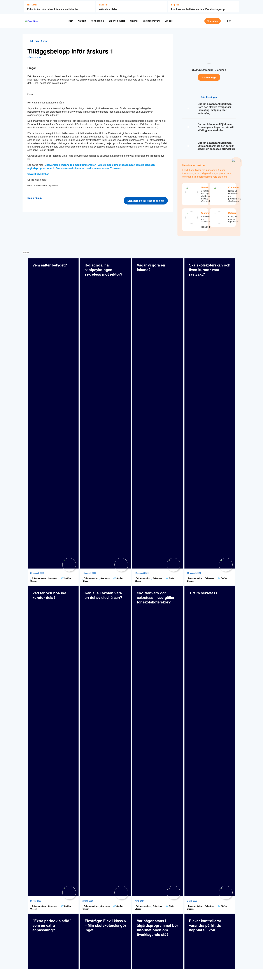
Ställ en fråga (209, 77)
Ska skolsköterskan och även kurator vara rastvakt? (209, 269)
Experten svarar (117, 20)
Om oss (169, 20)
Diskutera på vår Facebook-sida (145, 200)
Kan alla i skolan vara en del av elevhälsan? (103, 595)
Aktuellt (82, 20)
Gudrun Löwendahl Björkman (209, 70)
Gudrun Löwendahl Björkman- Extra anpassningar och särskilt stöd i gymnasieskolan (216, 127)
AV (62, 578)
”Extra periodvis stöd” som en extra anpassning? (51, 925)
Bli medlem (212, 20)
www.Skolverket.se (38, 174)
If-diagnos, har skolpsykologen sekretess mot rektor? (103, 269)
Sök (229, 20)
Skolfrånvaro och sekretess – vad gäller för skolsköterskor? (155, 597)
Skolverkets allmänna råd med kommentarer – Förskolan (88, 168)
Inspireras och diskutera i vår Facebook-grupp (198, 9)
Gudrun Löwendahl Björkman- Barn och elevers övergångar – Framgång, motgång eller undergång (215, 108)
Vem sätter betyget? (49, 265)
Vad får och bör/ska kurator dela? (49, 595)
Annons (26, 252)
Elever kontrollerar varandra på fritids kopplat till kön (205, 925)
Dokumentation (38, 578)
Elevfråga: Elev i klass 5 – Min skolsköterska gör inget (105, 925)
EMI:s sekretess (203, 592)
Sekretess (52, 578)
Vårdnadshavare (151, 20)
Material (134, 20)
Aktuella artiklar (108, 9)
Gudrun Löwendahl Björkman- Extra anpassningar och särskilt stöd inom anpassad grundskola (216, 146)
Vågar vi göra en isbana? (151, 267)
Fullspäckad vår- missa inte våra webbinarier (52, 9)
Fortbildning (97, 20)
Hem (70, 20)
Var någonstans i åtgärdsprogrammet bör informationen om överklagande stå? (157, 927)
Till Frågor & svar (38, 40)
